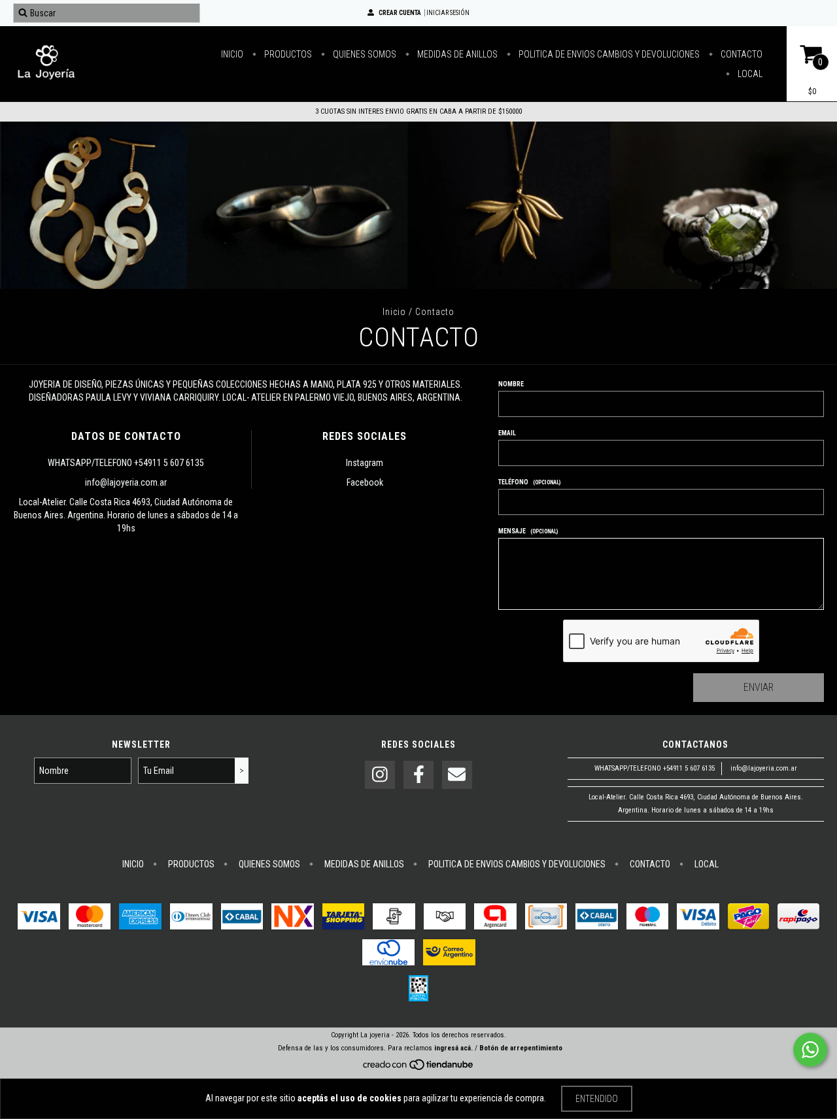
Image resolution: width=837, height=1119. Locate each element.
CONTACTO (740, 54)
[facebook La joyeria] (418, 775)
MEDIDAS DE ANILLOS (456, 54)
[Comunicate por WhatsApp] (810, 1050)
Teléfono (529, 482)
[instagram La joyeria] (380, 775)
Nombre (511, 384)
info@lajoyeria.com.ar (126, 482)
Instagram (364, 463)
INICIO (232, 54)
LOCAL (749, 74)
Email (507, 433)
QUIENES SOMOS (363, 54)
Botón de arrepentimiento (520, 1048)
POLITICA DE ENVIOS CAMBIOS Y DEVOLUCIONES (608, 54)
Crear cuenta (400, 12)
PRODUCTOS (287, 54)
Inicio (394, 312)
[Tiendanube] (419, 1068)
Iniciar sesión (448, 12)
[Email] (457, 775)
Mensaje (528, 531)
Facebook (365, 482)
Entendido (596, 1099)
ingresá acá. (453, 1048)
